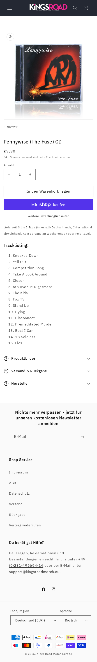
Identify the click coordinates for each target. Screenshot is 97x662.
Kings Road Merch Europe (54, 653)
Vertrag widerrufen (25, 525)
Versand (27, 157)
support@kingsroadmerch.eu (34, 571)
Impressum (18, 472)
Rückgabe (17, 514)
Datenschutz (19, 493)
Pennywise (12, 127)
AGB (12, 483)
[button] (9, 8)
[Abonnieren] (82, 436)
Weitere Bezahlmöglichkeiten (48, 216)
